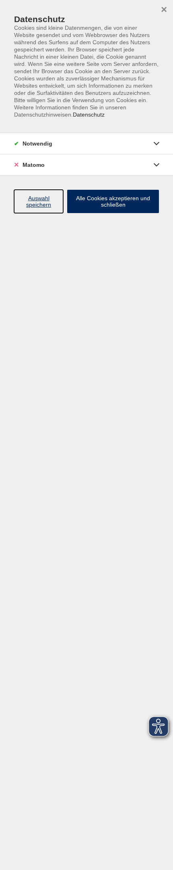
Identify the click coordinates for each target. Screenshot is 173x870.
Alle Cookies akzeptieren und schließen (113, 201)
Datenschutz (89, 114)
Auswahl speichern (38, 201)
